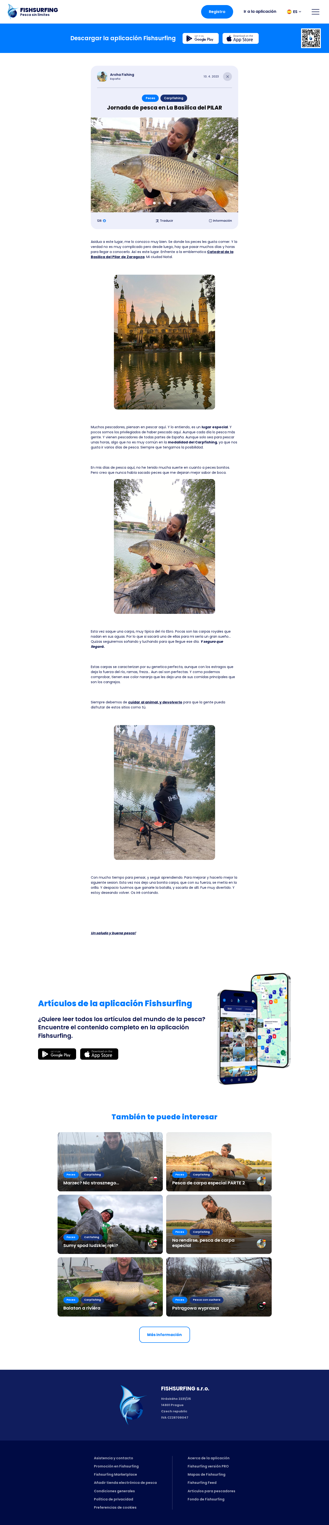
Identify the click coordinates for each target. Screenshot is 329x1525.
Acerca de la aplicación (209, 1458)
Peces (150, 98)
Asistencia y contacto (113, 1458)
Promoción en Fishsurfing (116, 1466)
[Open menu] (315, 11)
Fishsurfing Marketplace (115, 1474)
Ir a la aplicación (260, 11)
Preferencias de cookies (115, 1507)
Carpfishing (173, 98)
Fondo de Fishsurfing (206, 1499)
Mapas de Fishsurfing (206, 1474)
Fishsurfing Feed (202, 1482)
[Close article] (227, 76)
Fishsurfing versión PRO (208, 1466)
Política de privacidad (113, 1499)
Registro (217, 11)
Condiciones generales (114, 1491)
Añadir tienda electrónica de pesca (125, 1482)
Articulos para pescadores (211, 1491)
